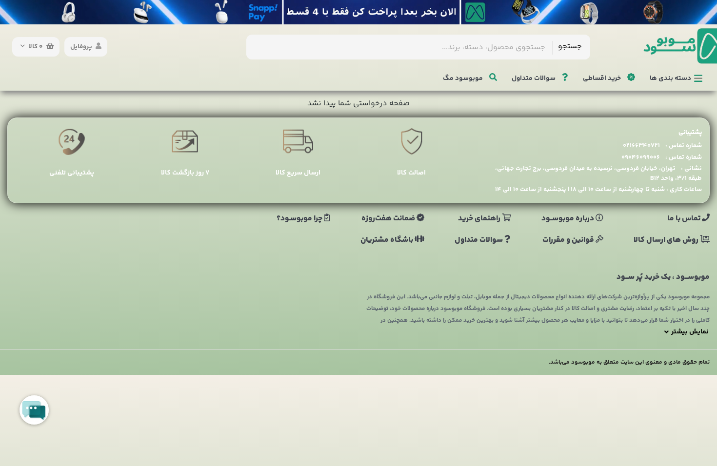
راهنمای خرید (480, 219)
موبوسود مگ (463, 78)
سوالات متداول (534, 78)
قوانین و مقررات (569, 240)
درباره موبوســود (568, 219)
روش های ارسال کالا (667, 240)
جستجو (570, 46)
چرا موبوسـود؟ (300, 219)
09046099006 (640, 157)
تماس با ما (684, 219)
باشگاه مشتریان (387, 240)
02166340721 (641, 146)
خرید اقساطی (602, 78)
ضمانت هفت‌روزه (389, 219)
